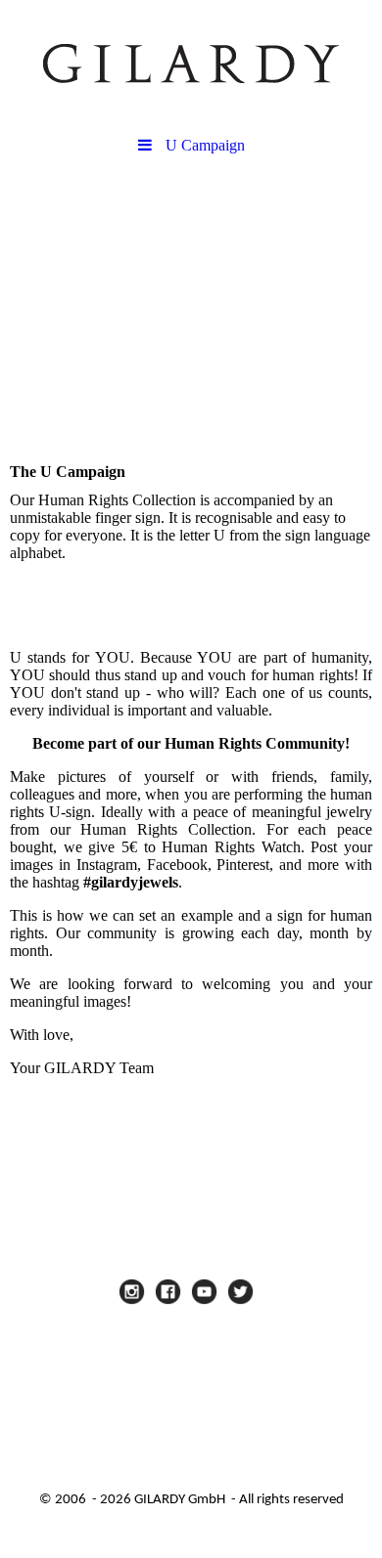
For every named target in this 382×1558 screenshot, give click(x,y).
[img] (191, 63)
